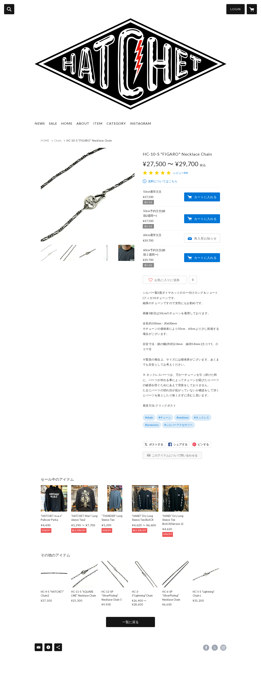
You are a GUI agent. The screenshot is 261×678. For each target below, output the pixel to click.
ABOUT (82, 123)
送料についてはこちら (162, 181)
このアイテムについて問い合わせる (175, 455)
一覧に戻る (130, 622)
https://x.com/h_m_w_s (215, 648)
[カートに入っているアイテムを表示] (252, 9)
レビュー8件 (180, 173)
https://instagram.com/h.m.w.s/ (223, 648)
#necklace (182, 417)
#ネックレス (201, 417)
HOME (66, 123)
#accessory (152, 424)
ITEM (98, 123)
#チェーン (165, 417)
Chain (58, 140)
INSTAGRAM (140, 123)
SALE (53, 123)
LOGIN (235, 9)
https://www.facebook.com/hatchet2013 (206, 648)
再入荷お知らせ (205, 238)
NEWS (40, 123)
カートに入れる (205, 197)
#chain (149, 417)
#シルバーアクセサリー (178, 424)
